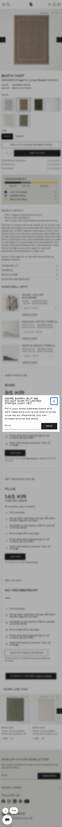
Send (49, 426)
